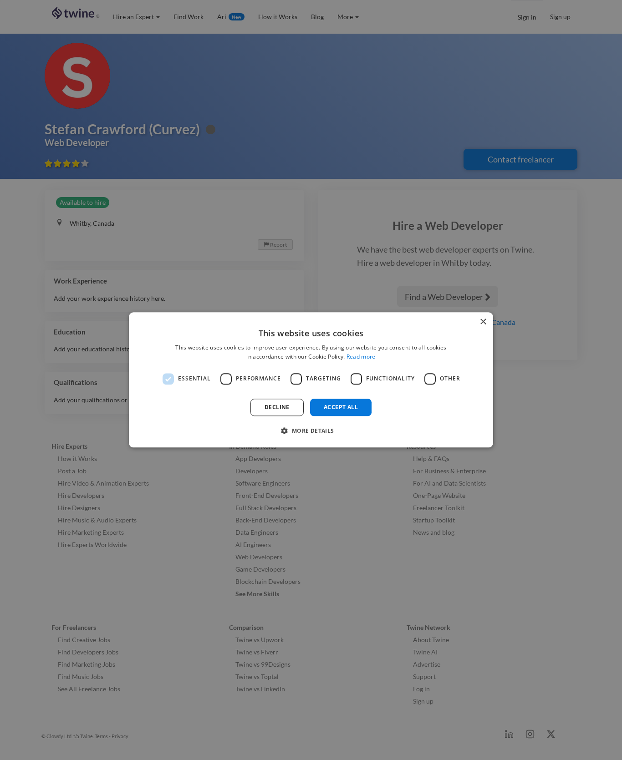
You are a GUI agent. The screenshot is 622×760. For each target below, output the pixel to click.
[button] (311, 431)
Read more (361, 357)
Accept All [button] (341, 407)
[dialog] (311, 379)
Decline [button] (277, 407)
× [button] (482, 322)
